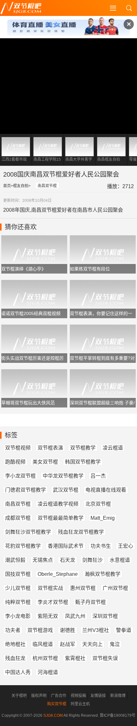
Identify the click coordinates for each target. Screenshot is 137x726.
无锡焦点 (42, 560)
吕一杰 (98, 476)
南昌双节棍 (47, 186)
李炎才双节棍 (53, 602)
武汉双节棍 (65, 490)
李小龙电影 (18, 616)
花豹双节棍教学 (23, 546)
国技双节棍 (18, 574)
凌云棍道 (113, 448)
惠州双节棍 (83, 588)
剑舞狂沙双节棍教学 (28, 532)
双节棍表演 (50, 448)
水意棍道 (120, 560)
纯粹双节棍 (18, 602)
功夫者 (12, 630)
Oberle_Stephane (58, 574)
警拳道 (123, 630)
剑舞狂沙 (92, 560)
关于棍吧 (19, 695)
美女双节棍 (45, 462)
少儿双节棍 (18, 588)
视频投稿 (78, 695)
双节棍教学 (83, 448)
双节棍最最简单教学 (60, 518)
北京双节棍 (98, 504)
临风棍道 (42, 644)
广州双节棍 (115, 588)
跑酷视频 (15, 462)
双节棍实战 (50, 588)
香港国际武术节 (65, 546)
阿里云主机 (80, 704)
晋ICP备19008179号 (117, 715)
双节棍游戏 (40, 630)
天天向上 (92, 644)
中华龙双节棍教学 (63, 476)
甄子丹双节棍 (90, 602)
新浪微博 (118, 695)
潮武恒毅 (15, 560)
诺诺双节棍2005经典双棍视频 (31, 313)
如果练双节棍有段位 (90, 268)
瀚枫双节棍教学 (102, 574)
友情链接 (98, 695)
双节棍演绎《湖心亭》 (23, 268)
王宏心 (125, 546)
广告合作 (58, 695)
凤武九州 (75, 616)
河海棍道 (48, 672)
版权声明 (39, 695)
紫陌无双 (48, 616)
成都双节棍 (18, 518)
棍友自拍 (20, 186)
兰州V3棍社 (95, 630)
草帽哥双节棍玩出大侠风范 (28, 402)
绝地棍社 (15, 644)
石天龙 (67, 560)
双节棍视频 (18, 448)
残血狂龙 (15, 658)
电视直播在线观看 (105, 490)
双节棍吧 (25, 8)
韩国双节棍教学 (83, 462)
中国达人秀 (18, 672)
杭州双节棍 (45, 658)
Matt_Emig (102, 518)
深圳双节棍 (105, 616)
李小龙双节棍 (20, 476)
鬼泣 (115, 644)
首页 (7, 186)
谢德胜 (67, 630)
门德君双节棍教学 (25, 490)
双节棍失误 (105, 658)
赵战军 (67, 644)
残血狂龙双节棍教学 (81, 532)
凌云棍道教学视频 (58, 504)
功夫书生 (100, 546)
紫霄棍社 (75, 658)
